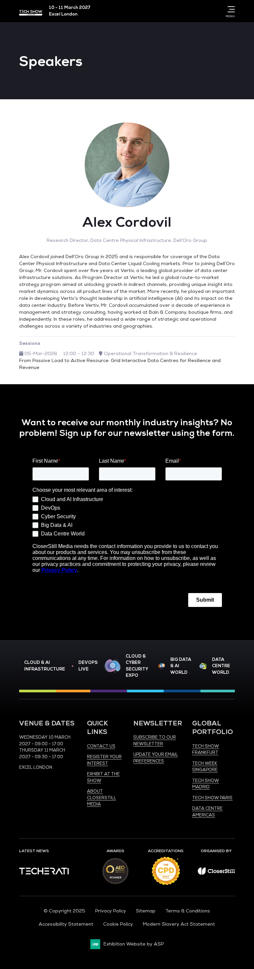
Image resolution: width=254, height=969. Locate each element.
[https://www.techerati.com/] (44, 873)
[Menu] (230, 9)
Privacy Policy (110, 911)
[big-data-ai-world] (161, 666)
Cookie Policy (118, 924)
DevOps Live (88, 666)
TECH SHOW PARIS (212, 798)
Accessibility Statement (66, 924)
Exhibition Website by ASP (134, 944)
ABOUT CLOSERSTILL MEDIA (101, 798)
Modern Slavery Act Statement (179, 924)
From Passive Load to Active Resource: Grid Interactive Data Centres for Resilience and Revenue (120, 364)
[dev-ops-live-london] (72, 666)
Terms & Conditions (187, 911)
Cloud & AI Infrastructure (44, 666)
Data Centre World (221, 666)
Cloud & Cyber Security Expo (137, 666)
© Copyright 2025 (64, 911)
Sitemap (145, 911)
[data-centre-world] (203, 666)
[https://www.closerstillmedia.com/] (216, 873)
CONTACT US (101, 746)
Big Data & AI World (180, 666)
